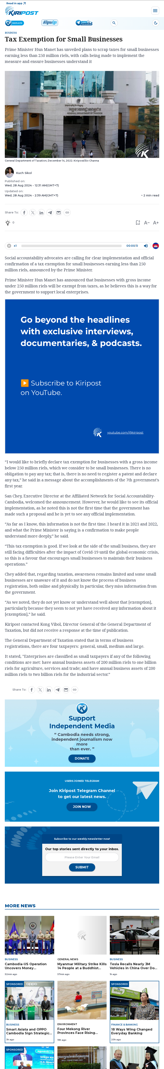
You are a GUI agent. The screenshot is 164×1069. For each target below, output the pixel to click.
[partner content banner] (82, 377)
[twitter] (33, 212)
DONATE (82, 758)
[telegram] (49, 212)
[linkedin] (41, 212)
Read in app (14, 3)
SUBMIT (82, 867)
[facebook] (24, 212)
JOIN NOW (82, 807)
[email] (58, 212)
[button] (137, 222)
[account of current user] (114, 22)
